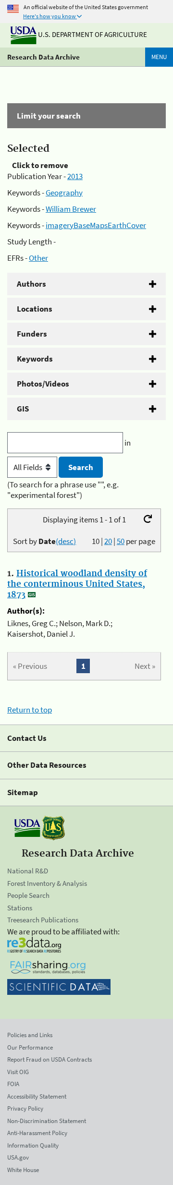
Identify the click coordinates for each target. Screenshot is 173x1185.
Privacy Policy (25, 1108)
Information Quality (33, 1145)
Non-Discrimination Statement (46, 1121)
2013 (75, 176)
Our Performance (30, 1047)
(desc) (66, 541)
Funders (32, 333)
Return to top (29, 709)
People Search (28, 895)
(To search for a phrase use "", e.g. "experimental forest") (63, 489)
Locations (34, 308)
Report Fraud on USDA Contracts (49, 1059)
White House (23, 1170)
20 (108, 541)
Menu (159, 57)
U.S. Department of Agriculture (92, 34)
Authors (31, 283)
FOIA (13, 1084)
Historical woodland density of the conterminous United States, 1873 (77, 584)
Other (38, 258)
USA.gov (18, 1157)
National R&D (27, 870)
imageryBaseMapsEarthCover (96, 225)
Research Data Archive (43, 56)
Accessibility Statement (36, 1096)
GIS (23, 408)
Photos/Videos (43, 383)
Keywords (35, 358)
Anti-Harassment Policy (37, 1133)
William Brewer (71, 209)
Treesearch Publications (42, 919)
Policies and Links (29, 1035)
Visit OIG (18, 1072)
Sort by (44, 541)
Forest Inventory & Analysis (47, 883)
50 (120, 541)
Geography (64, 192)
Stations (19, 907)
